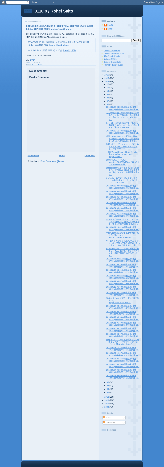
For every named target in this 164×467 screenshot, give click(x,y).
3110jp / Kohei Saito (54, 11)
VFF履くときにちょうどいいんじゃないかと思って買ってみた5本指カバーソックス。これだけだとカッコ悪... (123, 243)
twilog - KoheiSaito (112, 62)
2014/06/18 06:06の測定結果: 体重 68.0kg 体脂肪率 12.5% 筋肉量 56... (122, 277)
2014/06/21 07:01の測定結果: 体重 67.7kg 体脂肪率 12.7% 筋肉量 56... (122, 260)
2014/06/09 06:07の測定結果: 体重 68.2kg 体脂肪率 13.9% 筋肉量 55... (122, 335)
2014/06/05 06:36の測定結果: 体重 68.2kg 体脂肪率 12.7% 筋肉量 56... (122, 365)
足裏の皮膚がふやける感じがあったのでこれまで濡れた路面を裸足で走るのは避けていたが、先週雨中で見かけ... (122, 171)
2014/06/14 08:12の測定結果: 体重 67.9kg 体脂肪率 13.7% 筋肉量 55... (122, 307)
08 (108, 98)
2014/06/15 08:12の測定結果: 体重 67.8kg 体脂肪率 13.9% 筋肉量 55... (122, 293)
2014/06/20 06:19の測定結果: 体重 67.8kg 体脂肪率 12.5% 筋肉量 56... (122, 265)
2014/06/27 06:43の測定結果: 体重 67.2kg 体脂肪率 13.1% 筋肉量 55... (122, 192)
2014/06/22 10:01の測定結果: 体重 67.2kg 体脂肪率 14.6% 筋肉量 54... (122, 228)
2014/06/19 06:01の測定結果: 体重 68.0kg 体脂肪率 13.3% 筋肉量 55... (122, 271)
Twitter (40, 64)
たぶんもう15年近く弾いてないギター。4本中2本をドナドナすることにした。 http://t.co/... (123, 180)
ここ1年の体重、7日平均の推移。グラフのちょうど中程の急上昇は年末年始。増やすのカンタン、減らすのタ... (122, 116)
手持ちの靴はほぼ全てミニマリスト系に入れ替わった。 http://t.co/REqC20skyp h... (122, 235)
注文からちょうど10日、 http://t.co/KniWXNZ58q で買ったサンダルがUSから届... (123, 162)
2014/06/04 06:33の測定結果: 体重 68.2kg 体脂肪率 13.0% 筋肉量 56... (122, 371)
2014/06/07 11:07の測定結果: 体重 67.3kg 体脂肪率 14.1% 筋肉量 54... (122, 354)
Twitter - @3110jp (112, 50)
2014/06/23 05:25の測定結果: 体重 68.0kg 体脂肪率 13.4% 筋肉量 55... (122, 215)
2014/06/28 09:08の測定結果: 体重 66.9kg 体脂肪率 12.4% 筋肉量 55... (122, 187)
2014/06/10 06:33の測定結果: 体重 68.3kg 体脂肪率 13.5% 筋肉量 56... (122, 329)
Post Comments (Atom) (52, 161)
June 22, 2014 (69, 50)
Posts (108, 418)
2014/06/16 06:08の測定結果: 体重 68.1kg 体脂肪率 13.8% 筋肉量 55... (122, 288)
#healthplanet (62, 45)
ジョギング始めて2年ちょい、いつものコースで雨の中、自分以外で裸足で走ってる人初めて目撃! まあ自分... (123, 221)
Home (62, 155)
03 (108, 389)
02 (108, 392)
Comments (110, 422)
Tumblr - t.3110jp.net (113, 65)
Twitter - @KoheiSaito (114, 53)
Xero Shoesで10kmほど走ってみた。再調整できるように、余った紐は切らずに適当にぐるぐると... (122, 125)
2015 (106, 78)
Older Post (90, 155)
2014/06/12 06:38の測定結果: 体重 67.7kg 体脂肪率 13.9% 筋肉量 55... (122, 318)
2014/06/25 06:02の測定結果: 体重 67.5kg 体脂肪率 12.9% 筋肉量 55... (122, 204)
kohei (109, 29)
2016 (106, 75)
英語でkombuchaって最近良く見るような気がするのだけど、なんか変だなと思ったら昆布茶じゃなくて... (122, 138)
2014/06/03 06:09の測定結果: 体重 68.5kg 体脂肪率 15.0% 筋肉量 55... (122, 376)
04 (108, 386)
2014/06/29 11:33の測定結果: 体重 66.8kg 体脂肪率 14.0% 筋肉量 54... (122, 132)
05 (108, 382)
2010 (106, 404)
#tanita (52, 45)
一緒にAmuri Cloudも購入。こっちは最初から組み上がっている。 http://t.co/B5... (122, 154)
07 (108, 101)
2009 (106, 407)
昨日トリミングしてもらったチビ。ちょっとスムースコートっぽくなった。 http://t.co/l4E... (122, 146)
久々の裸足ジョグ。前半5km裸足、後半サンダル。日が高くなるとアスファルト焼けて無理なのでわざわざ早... (122, 252)
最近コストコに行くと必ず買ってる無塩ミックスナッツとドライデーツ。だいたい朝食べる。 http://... (122, 342)
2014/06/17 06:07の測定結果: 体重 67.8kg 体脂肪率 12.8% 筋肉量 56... (122, 282)
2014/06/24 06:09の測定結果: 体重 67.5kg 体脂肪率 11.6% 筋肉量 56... (122, 209)
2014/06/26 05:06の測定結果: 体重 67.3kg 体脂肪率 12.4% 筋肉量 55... (122, 198)
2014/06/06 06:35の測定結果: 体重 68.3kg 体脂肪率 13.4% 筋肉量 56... (122, 360)
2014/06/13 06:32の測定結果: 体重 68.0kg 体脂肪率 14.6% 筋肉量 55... (122, 313)
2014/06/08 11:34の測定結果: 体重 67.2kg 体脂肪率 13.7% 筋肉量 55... (122, 348)
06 (108, 104)
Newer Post (33, 155)
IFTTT (32, 60)
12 (108, 84)
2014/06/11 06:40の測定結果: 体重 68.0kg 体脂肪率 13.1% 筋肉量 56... (122, 324)
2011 (106, 400)
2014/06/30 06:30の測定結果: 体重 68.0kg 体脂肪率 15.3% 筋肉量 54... (122, 108)
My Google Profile (112, 56)
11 (108, 88)
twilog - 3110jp (110, 59)
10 (108, 91)
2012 (106, 397)
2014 (106, 81)
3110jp (110, 25)
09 (108, 94)
